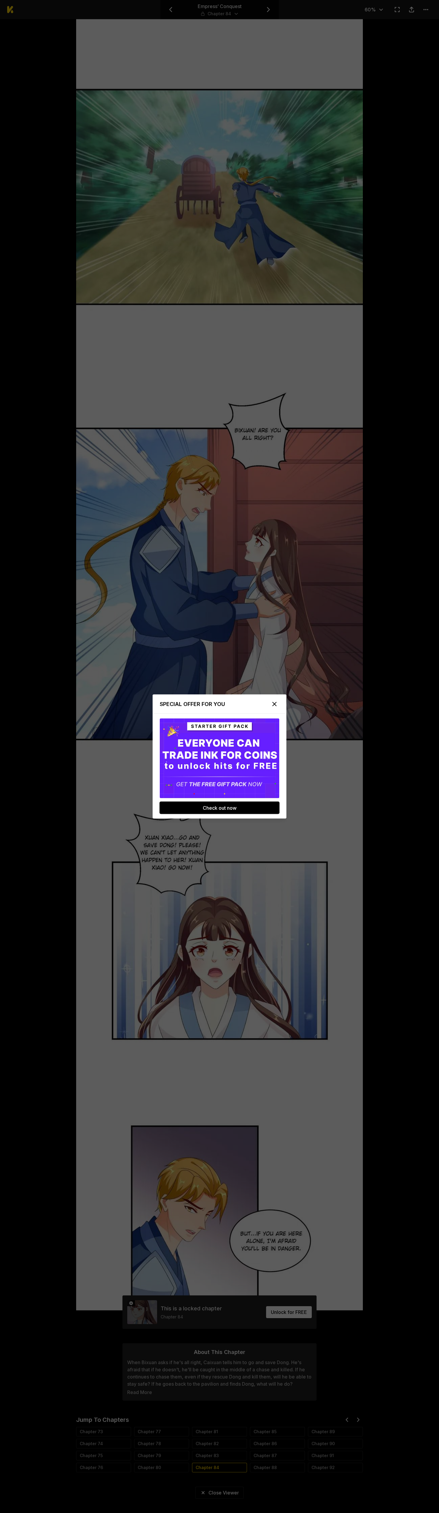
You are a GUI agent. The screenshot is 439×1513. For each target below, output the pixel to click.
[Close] (274, 704)
